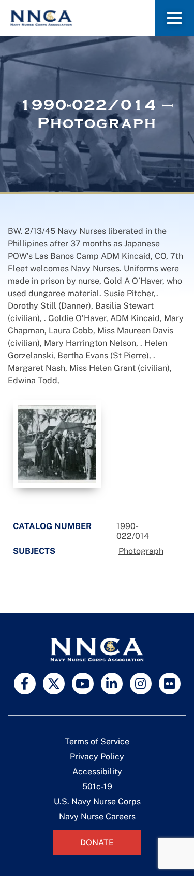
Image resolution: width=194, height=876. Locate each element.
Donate (97, 842)
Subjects (34, 551)
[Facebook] (25, 683)
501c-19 (97, 786)
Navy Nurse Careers (97, 817)
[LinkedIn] (112, 683)
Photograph (140, 551)
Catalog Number (52, 526)
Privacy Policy (97, 756)
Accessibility (97, 771)
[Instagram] (141, 683)
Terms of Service (97, 741)
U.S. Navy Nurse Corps (97, 802)
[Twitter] (54, 683)
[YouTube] (83, 683)
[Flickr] (170, 683)
